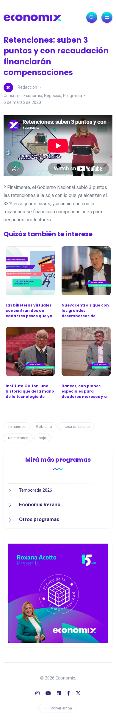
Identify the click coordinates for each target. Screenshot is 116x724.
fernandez (17, 426)
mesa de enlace (76, 426)
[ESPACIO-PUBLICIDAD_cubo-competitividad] (58, 593)
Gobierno (44, 426)
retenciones (18, 438)
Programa (72, 95)
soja (42, 438)
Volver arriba (61, 708)
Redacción (27, 87)
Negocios (52, 95)
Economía (32, 95)
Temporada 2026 (35, 490)
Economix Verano (39, 504)
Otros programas (39, 519)
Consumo (13, 95)
